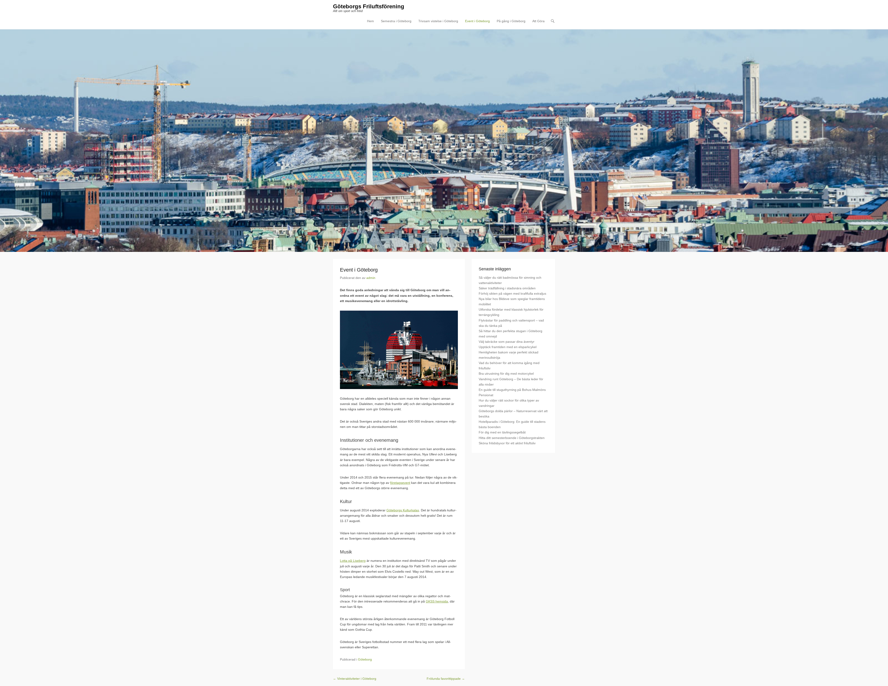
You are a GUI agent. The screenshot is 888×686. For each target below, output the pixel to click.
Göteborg (365, 659)
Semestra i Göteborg (396, 21)
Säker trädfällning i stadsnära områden (507, 288)
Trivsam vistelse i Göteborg (438, 21)
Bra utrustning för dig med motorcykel (506, 373)
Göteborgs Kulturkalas (402, 510)
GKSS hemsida (437, 601)
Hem (370, 21)
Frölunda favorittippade (446, 678)
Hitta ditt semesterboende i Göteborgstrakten (512, 438)
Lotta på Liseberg (353, 560)
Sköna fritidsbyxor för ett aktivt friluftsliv (507, 443)
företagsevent (400, 483)
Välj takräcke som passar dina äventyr (506, 341)
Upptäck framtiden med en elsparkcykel (507, 347)
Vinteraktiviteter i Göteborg (354, 678)
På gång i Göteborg (511, 21)
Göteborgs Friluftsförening (368, 6)
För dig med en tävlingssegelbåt (502, 432)
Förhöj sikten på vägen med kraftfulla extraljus (512, 293)
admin (370, 278)
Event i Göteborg (477, 21)
